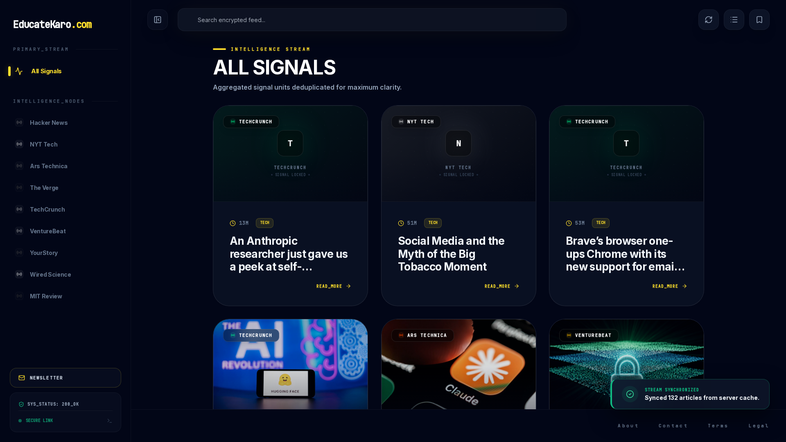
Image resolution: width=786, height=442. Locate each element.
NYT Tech (420, 121)
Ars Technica (427, 335)
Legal (759, 425)
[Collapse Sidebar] (157, 19)
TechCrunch (255, 121)
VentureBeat (593, 335)
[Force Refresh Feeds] (708, 19)
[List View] (734, 19)
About (628, 425)
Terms (718, 425)
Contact (673, 425)
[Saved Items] (759, 19)
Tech (264, 222)
